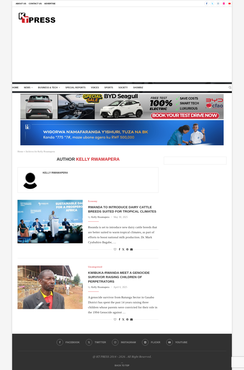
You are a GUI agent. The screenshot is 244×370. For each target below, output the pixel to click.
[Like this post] (115, 249)
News (27, 87)
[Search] (230, 87)
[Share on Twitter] (123, 249)
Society (123, 87)
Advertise (49, 4)
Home (15, 87)
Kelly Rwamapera (55, 172)
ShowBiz (138, 87)
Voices (95, 87)
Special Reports (75, 87)
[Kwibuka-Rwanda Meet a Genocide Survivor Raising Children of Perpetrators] (50, 287)
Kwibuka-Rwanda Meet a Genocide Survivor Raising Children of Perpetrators (119, 277)
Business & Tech (48, 87)
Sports (108, 87)
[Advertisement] (122, 55)
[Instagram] (218, 3)
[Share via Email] (131, 249)
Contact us (35, 4)
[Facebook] (206, 3)
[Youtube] (229, 3)
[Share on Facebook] (119, 249)
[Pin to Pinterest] (127, 249)
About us (21, 4)
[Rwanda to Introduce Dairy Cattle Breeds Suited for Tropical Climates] (50, 221)
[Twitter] (212, 3)
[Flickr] (223, 3)
